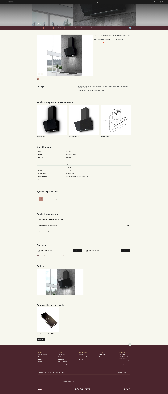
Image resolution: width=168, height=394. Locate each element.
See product (40, 339)
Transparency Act (103, 356)
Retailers (60, 356)
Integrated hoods (42, 356)
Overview (39, 28)
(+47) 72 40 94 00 (124, 363)
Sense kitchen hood (42, 354)
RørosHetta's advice (45, 232)
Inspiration (98, 2)
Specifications (59, 28)
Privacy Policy (102, 354)
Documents (84, 28)
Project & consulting (62, 361)
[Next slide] (42, 74)
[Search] (104, 381)
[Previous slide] (39, 74)
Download (78, 250)
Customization (61, 359)
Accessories (40, 359)
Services (91, 2)
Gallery (93, 28)
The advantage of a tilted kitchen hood (51, 219)
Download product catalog (123, 372)
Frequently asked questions (85, 356)
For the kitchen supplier (63, 364)
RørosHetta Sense (64, 2)
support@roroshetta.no (125, 364)
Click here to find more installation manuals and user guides (51, 255)
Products (74, 2)
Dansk (152, 5)
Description (48, 28)
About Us (106, 2)
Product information (72, 28)
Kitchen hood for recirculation (48, 225)
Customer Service (82, 2)
